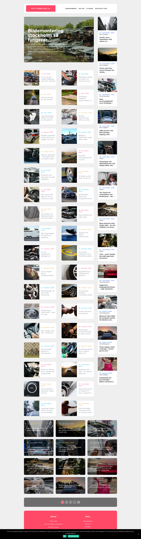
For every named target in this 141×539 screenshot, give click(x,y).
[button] (57, 59)
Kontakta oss (101, 8)
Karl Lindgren (103, 34)
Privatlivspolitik (73, 536)
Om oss (81, 8)
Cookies (89, 8)
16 (78, 502)
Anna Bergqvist (104, 96)
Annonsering (71, 8)
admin (87, 58)
